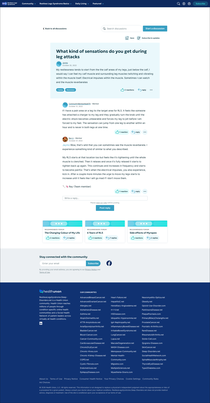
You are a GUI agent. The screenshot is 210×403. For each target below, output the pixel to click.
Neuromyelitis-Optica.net (153, 297)
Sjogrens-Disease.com (152, 343)
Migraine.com (117, 364)
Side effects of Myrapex (143, 232)
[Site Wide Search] (178, 3)
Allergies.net (85, 305)
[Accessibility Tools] (184, 3)
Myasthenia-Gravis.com (122, 372)
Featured (97, 3)
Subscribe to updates (151, 38)
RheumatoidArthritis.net (153, 334)
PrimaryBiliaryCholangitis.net (155, 318)
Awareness (70, 90)
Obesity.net (147, 301)
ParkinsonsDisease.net (152, 310)
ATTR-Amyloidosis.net (90, 322)
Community (27, 3)
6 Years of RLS (95, 232)
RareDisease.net (149, 330)
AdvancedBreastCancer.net (92, 297)
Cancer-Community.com (91, 339)
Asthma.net (85, 314)
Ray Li (71, 138)
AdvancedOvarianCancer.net (93, 301)
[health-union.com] (50, 292)
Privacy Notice (91, 269)
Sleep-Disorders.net (151, 351)
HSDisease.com (118, 314)
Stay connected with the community (63, 256)
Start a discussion (155, 28)
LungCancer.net (118, 334)
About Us (43, 379)
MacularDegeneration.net (122, 343)
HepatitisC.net (117, 301)
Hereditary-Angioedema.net (123, 305)
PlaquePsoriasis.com (151, 314)
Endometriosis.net (88, 368)
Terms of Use (44, 272)
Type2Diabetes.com (151, 368)
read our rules (101, 203)
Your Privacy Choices (114, 379)
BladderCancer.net (88, 330)
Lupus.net (115, 339)
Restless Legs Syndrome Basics (54, 3)
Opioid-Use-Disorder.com (154, 305)
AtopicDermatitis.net (89, 318)
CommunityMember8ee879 (80, 104)
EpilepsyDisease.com (90, 372)
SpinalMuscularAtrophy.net (154, 359)
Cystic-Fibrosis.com (89, 364)
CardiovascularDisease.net (92, 343)
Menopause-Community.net (123, 351)
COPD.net (84, 359)
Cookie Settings (133, 379)
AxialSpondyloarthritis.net (92, 326)
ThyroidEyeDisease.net (152, 364)
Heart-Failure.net (119, 297)
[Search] (104, 28)
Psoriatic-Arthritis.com (152, 326)
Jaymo (65, 63)
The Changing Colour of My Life (62, 232)
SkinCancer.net (149, 347)
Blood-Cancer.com (88, 334)
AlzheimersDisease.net (90, 310)
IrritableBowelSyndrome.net (123, 330)
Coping (60, 90)
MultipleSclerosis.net (120, 368)
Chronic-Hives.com (89, 351)
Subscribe (93, 263)
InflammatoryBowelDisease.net (125, 326)
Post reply (105, 208)
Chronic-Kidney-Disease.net (93, 355)
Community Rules (150, 379)
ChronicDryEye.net (88, 347)
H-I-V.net (115, 310)
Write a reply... (72, 198)
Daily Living (81, 3)
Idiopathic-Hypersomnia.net (123, 318)
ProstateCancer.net (151, 322)
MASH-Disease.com (120, 347)
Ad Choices (44, 382)
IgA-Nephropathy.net (120, 322)
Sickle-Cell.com (149, 339)
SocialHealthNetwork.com (154, 355)
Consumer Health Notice (91, 379)
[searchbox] (124, 28)
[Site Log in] (189, 3)
